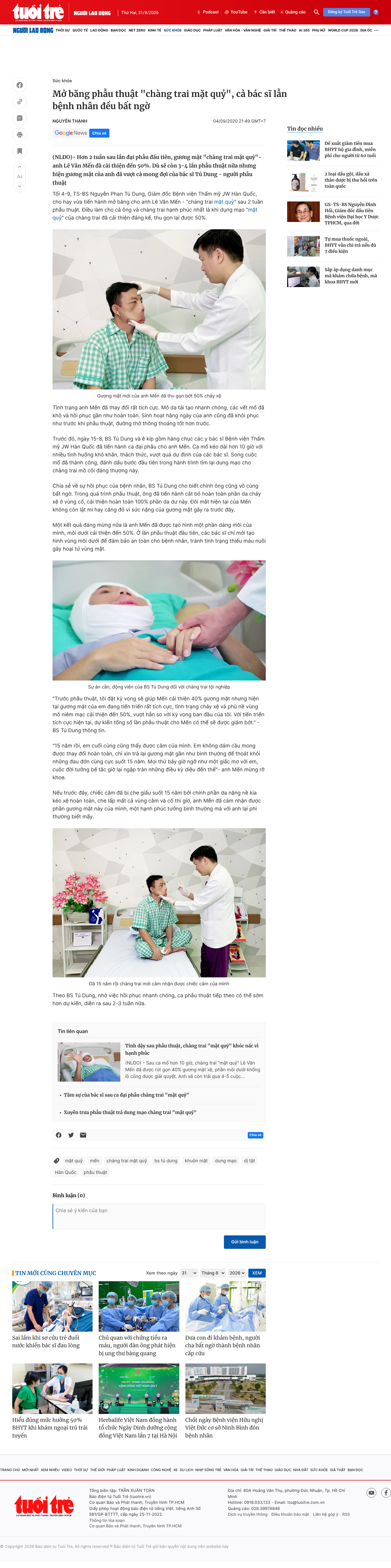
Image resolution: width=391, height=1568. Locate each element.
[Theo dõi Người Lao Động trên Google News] (71, 133)
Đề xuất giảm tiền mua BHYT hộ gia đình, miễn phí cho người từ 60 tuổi (350, 149)
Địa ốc (366, 30)
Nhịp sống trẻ (208, 1470)
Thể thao (287, 30)
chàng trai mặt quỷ (127, 1161)
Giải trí (269, 30)
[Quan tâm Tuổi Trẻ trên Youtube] (371, 1493)
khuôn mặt (196, 1161)
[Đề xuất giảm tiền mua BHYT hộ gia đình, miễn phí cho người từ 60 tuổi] (303, 150)
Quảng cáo (295, 12)
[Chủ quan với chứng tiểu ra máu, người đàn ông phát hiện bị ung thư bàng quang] (139, 1306)
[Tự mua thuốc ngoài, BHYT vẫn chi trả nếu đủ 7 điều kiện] (303, 246)
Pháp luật (212, 30)
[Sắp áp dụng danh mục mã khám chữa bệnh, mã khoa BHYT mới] (303, 277)
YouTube (239, 12)
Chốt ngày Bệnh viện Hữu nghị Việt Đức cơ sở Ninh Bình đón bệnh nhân (224, 1428)
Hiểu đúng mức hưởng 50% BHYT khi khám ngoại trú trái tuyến (50, 1428)
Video (66, 1470)
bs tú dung (165, 1161)
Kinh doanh (138, 1470)
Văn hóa (231, 1470)
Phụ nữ (319, 30)
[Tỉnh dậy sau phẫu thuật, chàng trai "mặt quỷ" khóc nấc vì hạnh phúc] (89, 1062)
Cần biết (267, 12)
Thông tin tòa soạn (107, 1520)
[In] (19, 135)
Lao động (99, 30)
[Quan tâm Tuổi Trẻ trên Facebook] (386, 1493)
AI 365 (304, 30)
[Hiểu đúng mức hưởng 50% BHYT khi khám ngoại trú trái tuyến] (52, 1388)
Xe (176, 1470)
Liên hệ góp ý (325, 1514)
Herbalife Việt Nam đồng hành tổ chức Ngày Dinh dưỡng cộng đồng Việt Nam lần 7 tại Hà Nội (138, 1428)
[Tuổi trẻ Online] (44, 1506)
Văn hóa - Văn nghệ (243, 30)
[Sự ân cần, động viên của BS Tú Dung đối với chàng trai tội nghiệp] (159, 620)
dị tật (249, 1161)
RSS (346, 1514)
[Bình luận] (19, 119)
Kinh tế (154, 30)
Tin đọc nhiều (305, 128)
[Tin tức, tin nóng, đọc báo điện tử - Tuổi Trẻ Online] (43, 12)
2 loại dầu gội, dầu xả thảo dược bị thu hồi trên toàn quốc (351, 180)
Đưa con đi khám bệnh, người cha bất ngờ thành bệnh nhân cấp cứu (222, 1345)
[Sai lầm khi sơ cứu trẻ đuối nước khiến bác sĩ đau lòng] (52, 1306)
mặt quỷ (224, 202)
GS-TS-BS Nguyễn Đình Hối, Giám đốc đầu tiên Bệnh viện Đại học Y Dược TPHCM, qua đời (352, 214)
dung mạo (226, 1161)
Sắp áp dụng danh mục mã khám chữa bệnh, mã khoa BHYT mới (351, 276)
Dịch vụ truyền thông (248, 1514)
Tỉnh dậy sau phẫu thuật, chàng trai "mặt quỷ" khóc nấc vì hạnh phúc (192, 1049)
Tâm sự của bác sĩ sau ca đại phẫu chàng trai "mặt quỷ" (126, 1095)
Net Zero (137, 30)
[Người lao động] (92, 12)
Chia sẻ (99, 133)
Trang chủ (10, 1470)
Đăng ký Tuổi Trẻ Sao (346, 12)
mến (94, 1161)
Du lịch (186, 1470)
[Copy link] (19, 102)
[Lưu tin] (19, 152)
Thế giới (97, 1470)
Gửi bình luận (244, 1242)
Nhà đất (300, 1470)
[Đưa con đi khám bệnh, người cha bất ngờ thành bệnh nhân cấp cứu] (225, 1306)
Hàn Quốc (65, 1172)
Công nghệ (161, 1470)
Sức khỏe (172, 30)
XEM (257, 1273)
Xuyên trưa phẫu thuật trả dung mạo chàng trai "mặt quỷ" (130, 1113)
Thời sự (63, 30)
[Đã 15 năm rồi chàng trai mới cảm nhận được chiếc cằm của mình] (159, 902)
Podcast (211, 12)
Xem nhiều (50, 1470)
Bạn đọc (118, 30)
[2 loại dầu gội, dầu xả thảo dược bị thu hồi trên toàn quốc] (303, 181)
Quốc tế (80, 30)
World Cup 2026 (343, 30)
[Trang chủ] (33, 30)
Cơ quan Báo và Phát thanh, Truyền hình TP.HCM (135, 1526)
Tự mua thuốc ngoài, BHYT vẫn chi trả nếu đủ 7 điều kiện (350, 245)
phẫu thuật (95, 1172)
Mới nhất (30, 1470)
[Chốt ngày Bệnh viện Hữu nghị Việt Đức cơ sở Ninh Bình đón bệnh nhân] (225, 1388)
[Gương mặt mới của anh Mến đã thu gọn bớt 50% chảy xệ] (159, 309)
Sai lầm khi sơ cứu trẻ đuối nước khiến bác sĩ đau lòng (46, 1341)
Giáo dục (192, 30)
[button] (19, 166)
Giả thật (337, 1470)
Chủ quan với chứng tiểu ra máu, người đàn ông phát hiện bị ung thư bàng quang (137, 1345)
